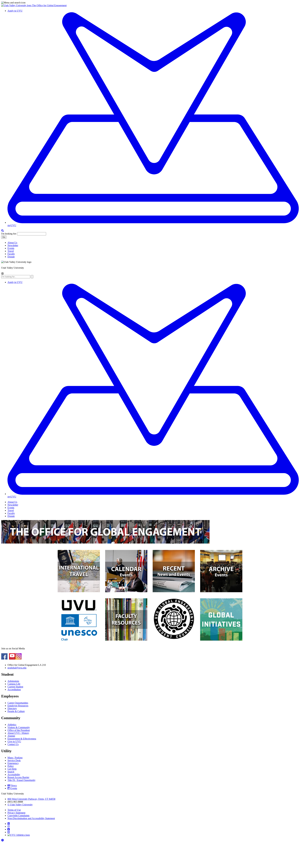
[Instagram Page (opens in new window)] (18, 658)
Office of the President (19, 730)
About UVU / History (18, 733)
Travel (11, 251)
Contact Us (13, 744)
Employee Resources (18, 705)
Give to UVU (14, 741)
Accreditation (14, 689)
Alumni (11, 736)
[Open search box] (2, 230)
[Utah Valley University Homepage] (16, 5)
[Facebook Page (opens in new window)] (4, 658)
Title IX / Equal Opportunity (21, 780)
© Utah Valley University (20, 804)
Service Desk (14, 760)
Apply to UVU (15, 10)
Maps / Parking (15, 757)
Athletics (12, 724)
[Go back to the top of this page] (2, 840)
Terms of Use (14, 810)
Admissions (13, 681)
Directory (12, 708)
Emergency (13, 763)
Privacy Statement (16, 812)
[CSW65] (126, 593)
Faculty (11, 254)
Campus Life (14, 684)
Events (11, 248)
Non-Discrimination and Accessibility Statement (31, 818)
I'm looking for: (9, 233)
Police (11, 766)
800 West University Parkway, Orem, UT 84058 (31, 799)
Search (11, 771)
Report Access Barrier (18, 777)
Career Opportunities (18, 702)
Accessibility (14, 774)
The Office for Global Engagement (49, 5)
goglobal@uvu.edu (17, 667)
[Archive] (221, 593)
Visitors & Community (19, 727)
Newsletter (13, 245)
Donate (11, 256)
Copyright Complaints (18, 815)
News (14, 785)
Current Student (15, 686)
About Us (12, 242)
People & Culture (16, 711)
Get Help (12, 769)
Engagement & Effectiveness (22, 738)
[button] (150, 2)
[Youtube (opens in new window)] (12, 658)
